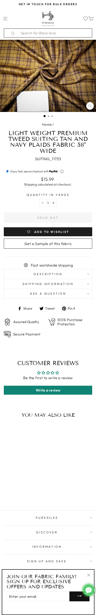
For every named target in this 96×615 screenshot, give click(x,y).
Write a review (48, 390)
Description (48, 274)
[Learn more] (62, 171)
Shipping (30, 184)
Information (47, 546)
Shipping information (48, 284)
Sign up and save (47, 561)
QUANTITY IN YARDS (48, 195)
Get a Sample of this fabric (48, 243)
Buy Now (20, 494)
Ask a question (48, 293)
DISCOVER (47, 532)
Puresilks (47, 517)
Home (47, 124)
